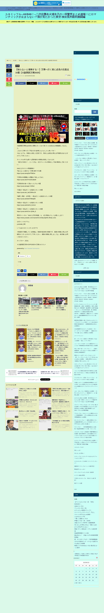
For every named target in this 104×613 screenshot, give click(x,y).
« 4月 (76, 583)
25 (96, 577)
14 (83, 574)
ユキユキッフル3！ (79, 447)
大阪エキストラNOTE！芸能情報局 (84, 522)
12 (76, 574)
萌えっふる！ (77, 450)
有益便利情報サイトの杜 (81, 533)
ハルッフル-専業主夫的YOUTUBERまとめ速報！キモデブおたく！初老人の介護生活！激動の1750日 (85, 372)
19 (76, 577)
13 (79, 574)
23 (89, 577)
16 (89, 574)
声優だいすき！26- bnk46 (82, 520)
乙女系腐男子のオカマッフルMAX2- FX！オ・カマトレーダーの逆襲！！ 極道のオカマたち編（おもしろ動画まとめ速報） (85, 330)
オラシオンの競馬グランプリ (82, 510)
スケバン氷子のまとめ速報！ (82, 514)
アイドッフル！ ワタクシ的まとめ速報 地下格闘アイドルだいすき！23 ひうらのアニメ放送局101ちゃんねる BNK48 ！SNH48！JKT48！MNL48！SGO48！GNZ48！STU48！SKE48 (86, 146)
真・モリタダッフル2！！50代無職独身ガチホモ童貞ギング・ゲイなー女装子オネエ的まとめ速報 (86, 541)
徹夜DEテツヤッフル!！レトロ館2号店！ (84, 466)
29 (86, 580)
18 (96, 574)
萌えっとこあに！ (79, 188)
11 (96, 571)
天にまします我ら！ (79, 453)
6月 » (80, 583)
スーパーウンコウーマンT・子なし (84, 512)
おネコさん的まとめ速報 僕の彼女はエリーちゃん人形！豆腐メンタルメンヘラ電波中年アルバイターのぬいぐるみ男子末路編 (85, 288)
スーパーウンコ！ (79, 335)
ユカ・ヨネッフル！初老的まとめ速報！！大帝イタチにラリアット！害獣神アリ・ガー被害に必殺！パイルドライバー (85, 176)
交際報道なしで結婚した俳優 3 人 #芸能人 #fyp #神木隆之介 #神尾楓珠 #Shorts (86, 554)
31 (93, 580)
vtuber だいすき (79, 506)
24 (93, 577)
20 (79, 577)
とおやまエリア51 (79, 516)
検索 (75, 108)
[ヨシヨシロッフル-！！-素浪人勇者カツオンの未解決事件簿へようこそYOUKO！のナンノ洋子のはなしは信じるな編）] (86, 422)
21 (83, 577)
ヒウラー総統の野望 (79, 475)
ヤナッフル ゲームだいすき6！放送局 (84, 472)
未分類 (17, 65)
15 (86, 574)
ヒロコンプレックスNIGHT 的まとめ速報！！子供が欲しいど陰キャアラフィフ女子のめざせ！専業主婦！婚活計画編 (86, 183)
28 (83, 580)
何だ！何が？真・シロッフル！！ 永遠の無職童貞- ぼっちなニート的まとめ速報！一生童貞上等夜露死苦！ (86, 350)
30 (89, 580)
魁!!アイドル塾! (78, 483)
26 (76, 580)
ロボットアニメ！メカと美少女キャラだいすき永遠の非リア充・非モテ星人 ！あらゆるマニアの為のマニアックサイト (86, 365)
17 (93, 574)
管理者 (68, 75)
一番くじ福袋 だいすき (81, 518)
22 (86, 577)
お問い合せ (86, 268)
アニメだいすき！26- (80, 508)
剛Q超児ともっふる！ (80, 469)
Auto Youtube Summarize (31, 248)
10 (93, 571)
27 (79, 580)
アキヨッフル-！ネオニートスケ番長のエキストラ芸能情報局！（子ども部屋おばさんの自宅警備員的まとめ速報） (86, 415)
